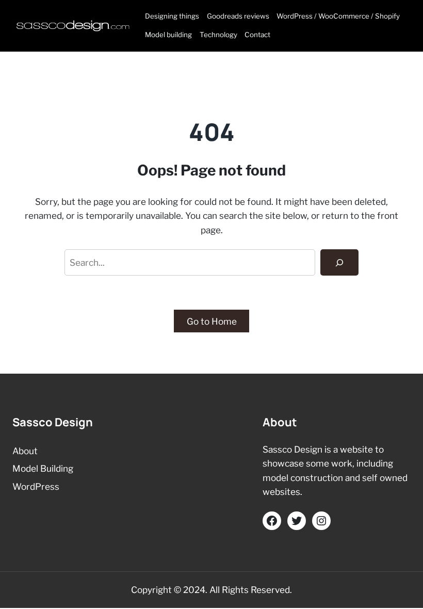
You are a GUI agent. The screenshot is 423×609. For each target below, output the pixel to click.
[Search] (339, 262)
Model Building (42, 468)
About (25, 450)
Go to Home (212, 321)
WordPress (35, 486)
